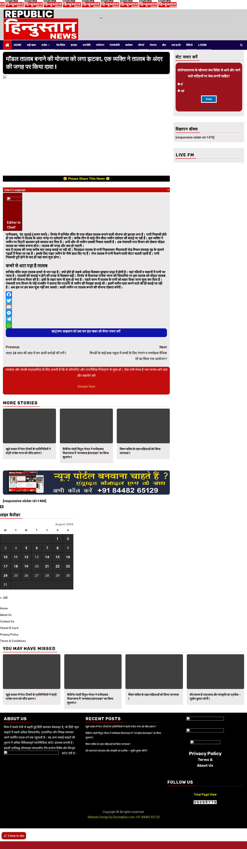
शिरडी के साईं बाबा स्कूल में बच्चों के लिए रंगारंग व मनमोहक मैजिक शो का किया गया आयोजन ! (128, 353)
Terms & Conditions (13, 640)
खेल (164, 45)
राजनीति (87, 45)
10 (5, 557)
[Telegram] (86, 319)
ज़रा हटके (176, 45)
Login (202, 45)
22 (57, 566)
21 (47, 566)
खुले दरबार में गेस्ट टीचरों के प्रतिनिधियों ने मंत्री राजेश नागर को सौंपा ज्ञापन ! (28, 451)
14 (47, 557)
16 (68, 557)
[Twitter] (86, 301)
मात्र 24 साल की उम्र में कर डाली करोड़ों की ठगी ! (36, 350)
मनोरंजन (100, 45)
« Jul (4, 597)
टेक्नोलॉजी (115, 45)
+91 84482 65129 (147, 817)
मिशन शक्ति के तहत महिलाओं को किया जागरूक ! (107, 744)
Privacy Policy (9, 634)
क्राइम (74, 45)
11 (16, 557)
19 (26, 566)
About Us (6, 614)
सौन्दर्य (141, 45)
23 (68, 566)
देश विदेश (60, 45)
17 (5, 566)
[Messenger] (86, 313)
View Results (209, 108)
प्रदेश (44, 45)
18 (16, 566)
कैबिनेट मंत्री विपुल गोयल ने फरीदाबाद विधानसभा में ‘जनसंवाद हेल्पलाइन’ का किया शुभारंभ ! (86, 453)
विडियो (189, 45)
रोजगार (153, 45)
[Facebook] (86, 294)
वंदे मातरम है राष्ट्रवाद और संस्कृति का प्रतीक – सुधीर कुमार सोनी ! (116, 750)
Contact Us (7, 621)
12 (26, 557)
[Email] (86, 307)
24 (5, 575)
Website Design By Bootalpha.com (111, 817)
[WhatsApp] (86, 325)
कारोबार (129, 45)
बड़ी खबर (31, 45)
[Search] (241, 45)
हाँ (182, 84)
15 (57, 557)
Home (17, 45)
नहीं (182, 91)
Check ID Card (9, 628)
